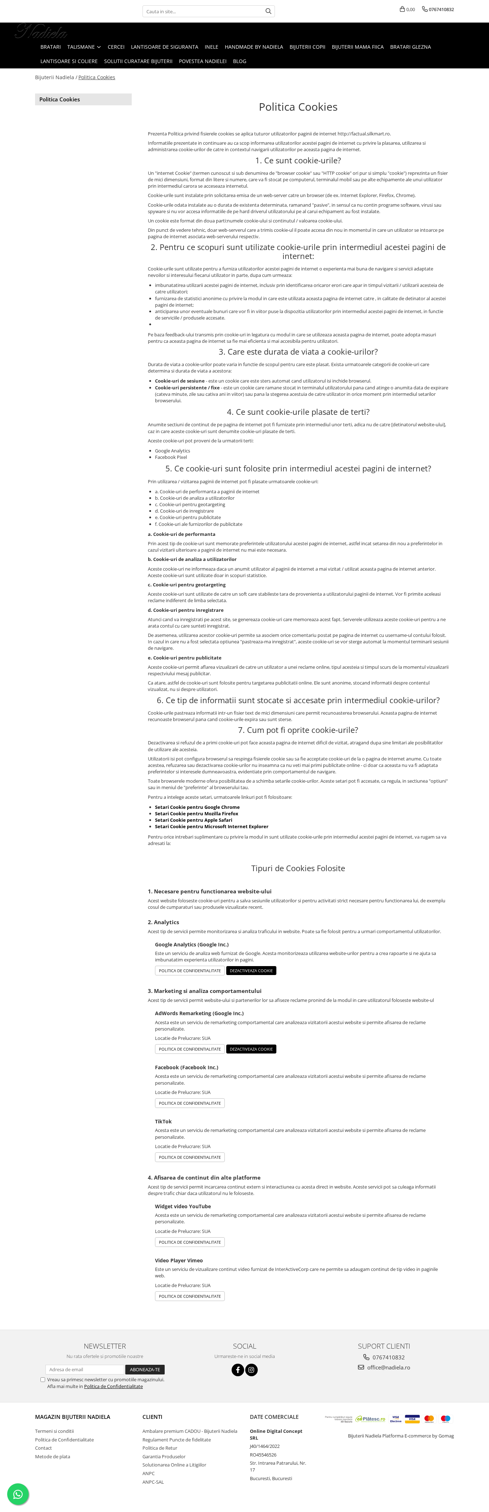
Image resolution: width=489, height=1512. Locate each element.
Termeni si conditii (54, 1431)
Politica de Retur (159, 1448)
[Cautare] (268, 11)
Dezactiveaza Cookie (251, 970)
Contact (43, 1448)
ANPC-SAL (153, 1482)
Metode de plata (52, 1456)
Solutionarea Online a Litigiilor (174, 1464)
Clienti (152, 1416)
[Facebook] (238, 1370)
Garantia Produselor (163, 1456)
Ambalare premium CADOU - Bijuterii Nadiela (189, 1431)
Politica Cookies (96, 77)
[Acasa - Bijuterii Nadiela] (41, 31)
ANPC (148, 1473)
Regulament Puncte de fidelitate (176, 1439)
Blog (239, 61)
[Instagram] (251, 1370)
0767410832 (388, 1357)
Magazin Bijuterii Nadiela (72, 1416)
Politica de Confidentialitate (190, 970)
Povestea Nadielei (203, 61)
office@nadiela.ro (388, 1367)
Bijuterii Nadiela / (56, 77)
